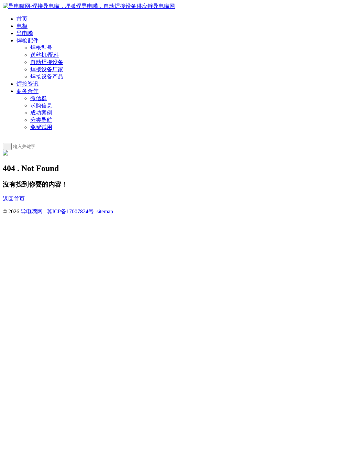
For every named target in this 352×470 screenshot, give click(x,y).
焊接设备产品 (46, 76)
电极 (22, 26)
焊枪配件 (27, 40)
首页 (22, 19)
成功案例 (41, 113)
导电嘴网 (32, 211)
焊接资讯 (27, 84)
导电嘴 (24, 33)
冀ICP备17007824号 (70, 211)
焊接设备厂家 (46, 69)
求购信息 (41, 105)
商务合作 (27, 91)
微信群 (38, 98)
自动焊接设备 (46, 62)
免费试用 (41, 127)
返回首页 (14, 199)
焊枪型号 (41, 48)
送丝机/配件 (44, 55)
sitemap (105, 211)
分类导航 (41, 120)
